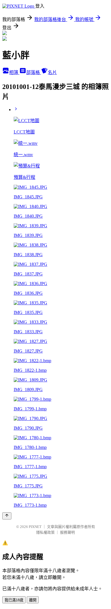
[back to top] (6, 515)
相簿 (14, 72)
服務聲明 (67, 532)
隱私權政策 (45, 532)
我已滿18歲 (14, 600)
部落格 (33, 72)
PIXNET (35, 527)
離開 (32, 600)
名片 (52, 72)
